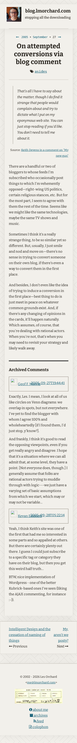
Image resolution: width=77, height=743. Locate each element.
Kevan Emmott (30, 516)
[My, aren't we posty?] (60, 37)
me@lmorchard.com (41, 682)
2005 (24, 37)
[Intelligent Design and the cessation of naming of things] (17, 37)
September (40, 37)
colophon (40, 727)
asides (41, 71)
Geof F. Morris (29, 384)
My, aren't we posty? (61, 635)
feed (40, 721)
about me (40, 710)
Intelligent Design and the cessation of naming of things (30, 635)
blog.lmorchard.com (48, 11)
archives (40, 715)
